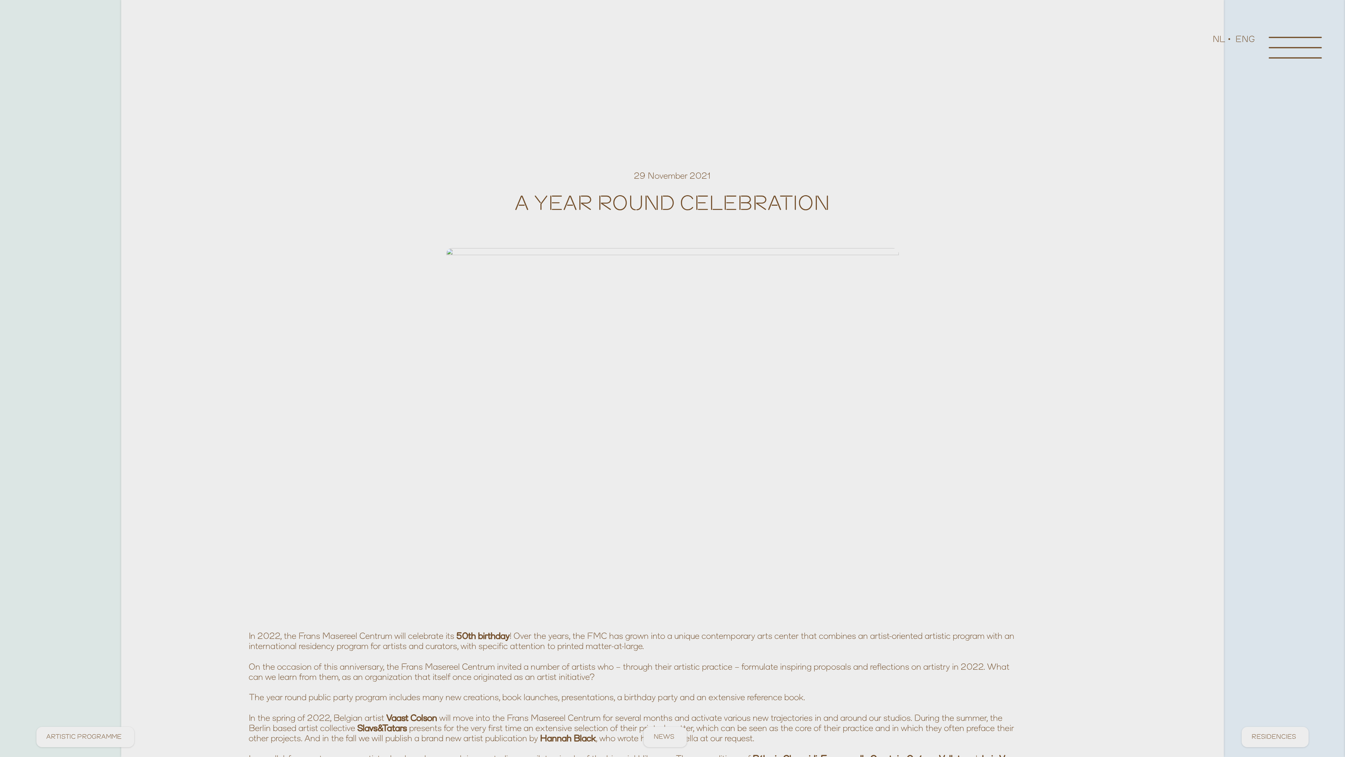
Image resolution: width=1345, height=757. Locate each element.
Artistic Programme (84, 737)
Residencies (1273, 737)
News (664, 737)
